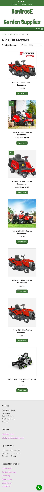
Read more (22, 143)
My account (15, 4)
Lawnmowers (12, 34)
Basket (30, 4)
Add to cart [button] (22, 93)
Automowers (7, 469)
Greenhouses (7, 479)
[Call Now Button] (39, 487)
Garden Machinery (9, 472)
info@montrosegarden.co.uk (12, 438)
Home (4, 34)
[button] (38, 29)
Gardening (6, 476)
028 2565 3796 (8, 434)
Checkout (23, 4)
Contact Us (6, 487)
